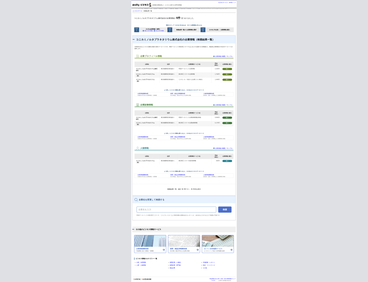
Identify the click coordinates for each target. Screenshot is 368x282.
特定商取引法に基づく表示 (216, 278)
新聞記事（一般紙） (176, 262)
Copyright (213, 280)
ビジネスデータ (137, 11)
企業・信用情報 (141, 262)
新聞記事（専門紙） (176, 265)
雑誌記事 (172, 268)
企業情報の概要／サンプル (223, 56)
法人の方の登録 (160, 30)
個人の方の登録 (149, 30)
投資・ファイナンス (209, 265)
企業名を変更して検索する (152, 199)
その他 (205, 268)
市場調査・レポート (209, 262)
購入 (227, 69)
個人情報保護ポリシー (230, 278)
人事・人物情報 (141, 265)
